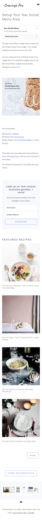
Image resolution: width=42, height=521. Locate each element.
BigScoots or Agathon (10, 134)
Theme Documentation (21, 473)
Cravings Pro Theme (23, 513)
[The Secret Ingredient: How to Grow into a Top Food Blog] (21, 263)
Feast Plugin (15, 156)
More (33, 455)
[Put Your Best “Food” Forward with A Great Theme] (21, 315)
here (18, 67)
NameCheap (19, 137)
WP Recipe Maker (25, 140)
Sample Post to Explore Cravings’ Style (19, 441)
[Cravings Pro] (14, 8)
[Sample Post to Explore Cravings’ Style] (21, 418)
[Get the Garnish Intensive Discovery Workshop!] (21, 366)
